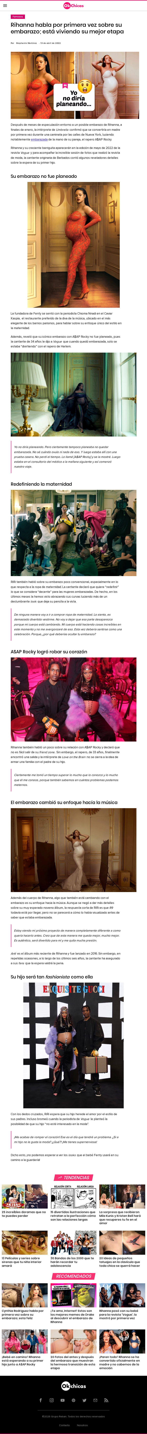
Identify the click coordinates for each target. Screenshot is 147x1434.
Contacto (64, 1425)
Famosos (18, 16)
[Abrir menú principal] (5, 6)
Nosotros (82, 1425)
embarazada (39, 139)
